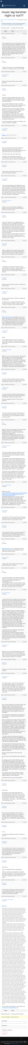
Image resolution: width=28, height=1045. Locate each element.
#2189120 (25, 138)
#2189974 (25, 673)
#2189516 (25, 403)
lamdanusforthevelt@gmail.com (10, 1007)
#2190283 (24, 803)
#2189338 (24, 257)
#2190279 (25, 780)
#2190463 (24, 857)
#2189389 (25, 307)
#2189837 (25, 419)
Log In (4, 1033)
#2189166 (25, 197)
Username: (4, 1020)
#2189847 (25, 442)
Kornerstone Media (14, 1043)
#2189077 (25, 71)
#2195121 (25, 896)
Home (2, 19)
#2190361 (25, 822)
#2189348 (24, 274)
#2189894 (25, 507)
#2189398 (25, 369)
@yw (3, 906)
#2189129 (25, 175)
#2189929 (25, 568)
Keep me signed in (7, 1030)
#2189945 (25, 641)
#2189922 (25, 554)
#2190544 (24, 879)
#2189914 (25, 539)
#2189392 (25, 327)
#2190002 (24, 694)
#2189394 (24, 346)
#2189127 (25, 161)
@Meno (4, 135)
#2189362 (25, 288)
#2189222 (25, 240)
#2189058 (25, 33)
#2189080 (24, 125)
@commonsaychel (7, 317)
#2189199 (25, 212)
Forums (5, 19)
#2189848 (25, 481)
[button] (1, 1)
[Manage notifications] (24, 1042)
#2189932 (25, 589)
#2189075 (25, 57)
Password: (4, 1025)
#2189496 (25, 384)
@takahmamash (6, 548)
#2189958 (25, 659)
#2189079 (25, 85)
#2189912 (25, 522)
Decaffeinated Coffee (11, 19)
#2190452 (24, 838)
